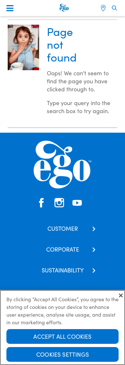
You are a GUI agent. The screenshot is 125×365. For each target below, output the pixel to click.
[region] (62, 327)
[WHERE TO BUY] (104, 8)
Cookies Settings (62, 354)
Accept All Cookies (62, 336)
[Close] (120, 295)
